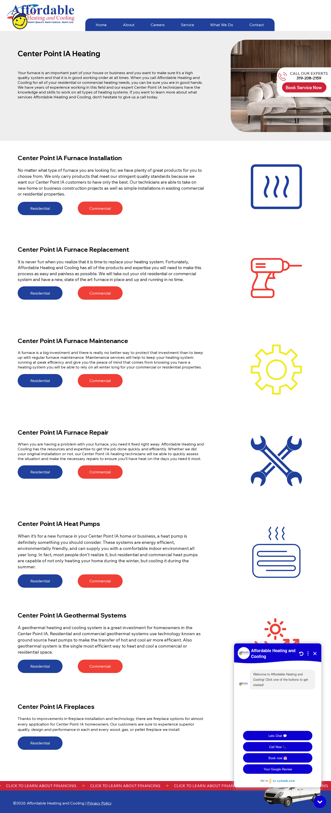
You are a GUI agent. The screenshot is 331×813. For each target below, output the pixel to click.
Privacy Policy (99, 803)
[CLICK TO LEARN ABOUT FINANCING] (165, 785)
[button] (128, 25)
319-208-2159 (309, 78)
